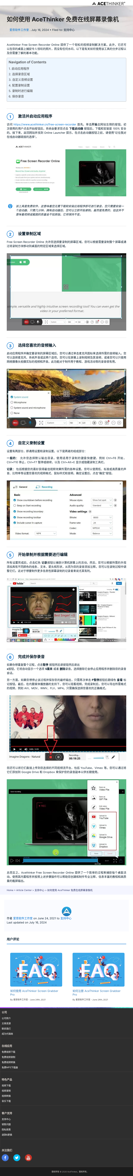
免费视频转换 (8, 1062)
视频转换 (6, 1095)
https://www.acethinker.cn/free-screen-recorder (45, 124)
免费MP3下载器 (10, 1067)
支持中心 (39, 890)
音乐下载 (6, 1101)
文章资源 (6, 1023)
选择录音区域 (21, 74)
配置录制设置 (21, 85)
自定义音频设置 (22, 79)
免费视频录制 (8, 1057)
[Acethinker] (109, 3)
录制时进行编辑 (22, 91)
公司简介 (6, 1018)
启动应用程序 (20, 68)
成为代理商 (7, 1033)
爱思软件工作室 (19, 30)
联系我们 (6, 1028)
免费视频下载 (8, 1051)
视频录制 (6, 1090)
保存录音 (18, 96)
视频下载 (6, 1085)
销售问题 (6, 1124)
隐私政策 (6, 1129)
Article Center (24, 890)
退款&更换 (7, 1134)
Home (10, 890)
